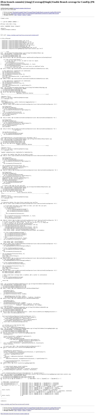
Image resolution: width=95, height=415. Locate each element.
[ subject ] (24, 14)
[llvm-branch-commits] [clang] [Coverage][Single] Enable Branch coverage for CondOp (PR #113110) (36, 12)
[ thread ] (19, 14)
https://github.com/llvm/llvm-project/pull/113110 (15, 404)
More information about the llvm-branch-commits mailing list (15, 413)
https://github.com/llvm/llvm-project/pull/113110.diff (23, 35)
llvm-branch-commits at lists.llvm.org (22, 8)
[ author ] (29, 14)
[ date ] (15, 14)
